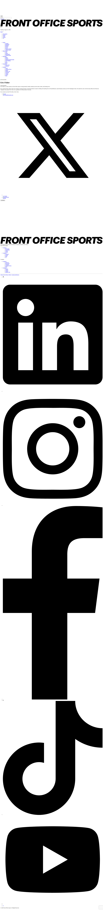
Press (6, 266)
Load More (3, 200)
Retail (6, 62)
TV (3, 38)
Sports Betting (8, 60)
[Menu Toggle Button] (1, 16)
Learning (7, 254)
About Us (7, 262)
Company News (8, 69)
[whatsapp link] (53, 700)
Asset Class (7, 64)
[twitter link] (53, 277)
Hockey (6, 46)
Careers (6, 74)
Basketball (7, 44)
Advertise (7, 72)
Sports (4, 42)
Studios (6, 70)
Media (6, 57)
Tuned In (7, 66)
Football (6, 43)
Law (6, 61)
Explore (4, 67)
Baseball (6, 45)
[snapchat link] (53, 905)
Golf (6, 52)
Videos (6, 250)
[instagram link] (53, 449)
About (6, 68)
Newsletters (5, 33)
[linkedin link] (53, 335)
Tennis (6, 53)
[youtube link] (53, 859)
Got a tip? (2, 19)
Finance (6, 58)
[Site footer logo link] (51, 243)
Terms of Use (3, 274)
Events (4, 35)
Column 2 (5, 253)
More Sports (5, 50)
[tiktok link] (53, 758)
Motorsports (7, 54)
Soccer (6, 47)
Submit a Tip (7, 71)
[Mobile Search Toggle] (0, 27)
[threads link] (53, 904)
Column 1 (5, 247)
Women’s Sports (8, 48)
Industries (4, 56)
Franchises (5, 63)
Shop (6, 75)
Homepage (7, 248)
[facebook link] (53, 603)
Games (4, 37)
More (1, 31)
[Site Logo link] (51, 26)
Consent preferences (15, 274)
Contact (6, 73)
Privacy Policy (8, 274)
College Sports (8, 49)
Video (4, 36)
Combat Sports (8, 55)
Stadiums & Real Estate (9, 59)
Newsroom (7, 263)
